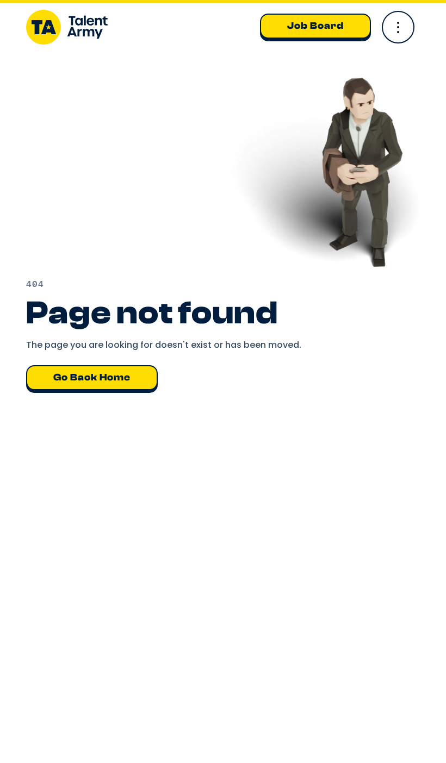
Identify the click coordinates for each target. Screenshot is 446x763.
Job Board (315, 26)
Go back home (92, 377)
